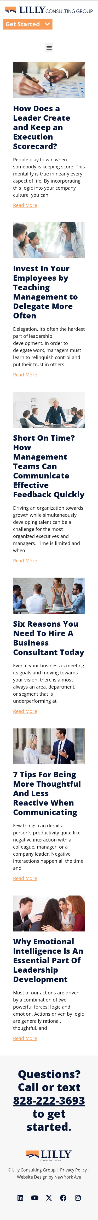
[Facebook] (63, 1197)
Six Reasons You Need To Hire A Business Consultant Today (48, 637)
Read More (25, 205)
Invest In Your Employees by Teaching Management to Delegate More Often (45, 292)
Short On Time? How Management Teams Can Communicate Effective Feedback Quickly (48, 466)
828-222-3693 (49, 1100)
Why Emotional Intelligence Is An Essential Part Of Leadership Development (48, 960)
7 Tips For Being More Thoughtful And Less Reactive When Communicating (47, 793)
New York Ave (67, 1177)
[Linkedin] (20, 1197)
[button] (49, 47)
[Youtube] (34, 1197)
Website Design (32, 1177)
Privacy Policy (73, 1170)
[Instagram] (77, 1197)
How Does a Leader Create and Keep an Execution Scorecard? (41, 127)
